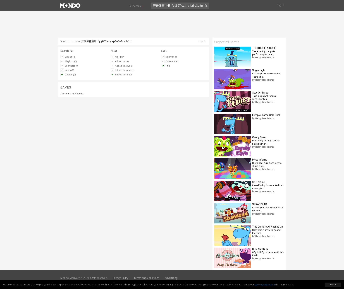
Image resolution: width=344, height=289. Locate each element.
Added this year (123, 74)
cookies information (265, 284)
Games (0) (70, 74)
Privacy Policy (120, 278)
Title (168, 65)
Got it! (333, 284)
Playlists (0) (71, 61)
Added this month (124, 70)
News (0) (69, 70)
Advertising (171, 278)
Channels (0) (71, 65)
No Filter (119, 56)
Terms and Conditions (146, 278)
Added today (122, 61)
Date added (172, 61)
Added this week (124, 65)
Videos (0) (70, 56)
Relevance (171, 56)
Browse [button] (136, 5)
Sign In (281, 5)
